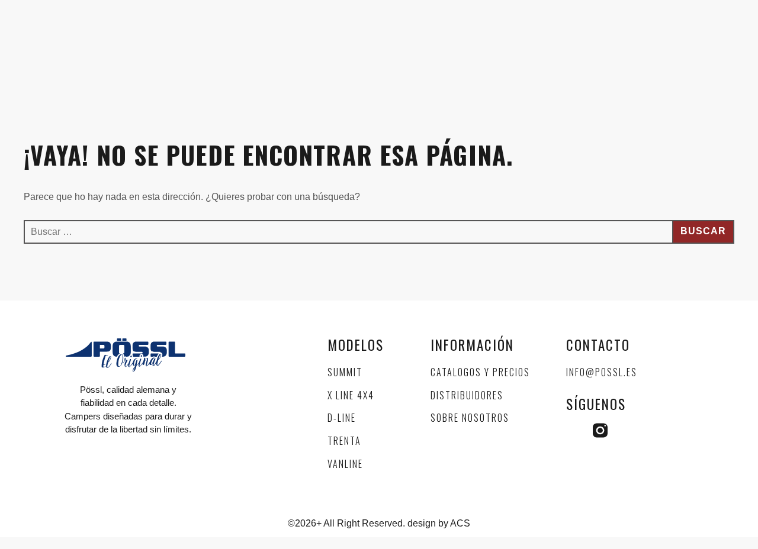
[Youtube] (626, 430)
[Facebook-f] (573, 430)
